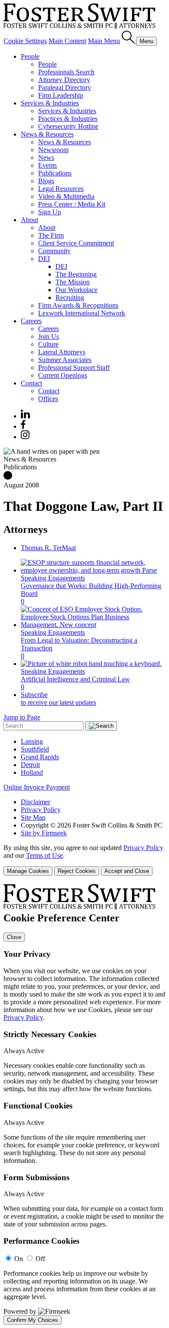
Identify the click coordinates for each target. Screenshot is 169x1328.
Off (40, 1258)
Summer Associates (64, 359)
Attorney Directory (64, 79)
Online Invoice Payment (36, 787)
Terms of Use (44, 855)
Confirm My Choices (32, 1320)
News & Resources (47, 134)
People (30, 56)
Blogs (46, 181)
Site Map (33, 817)
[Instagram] (25, 436)
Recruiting (69, 297)
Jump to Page (21, 717)
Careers (31, 321)
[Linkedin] (25, 416)
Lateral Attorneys (61, 352)
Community (54, 251)
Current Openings (62, 375)
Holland (32, 772)
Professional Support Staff (74, 367)
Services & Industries (50, 103)
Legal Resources (61, 188)
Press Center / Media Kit (71, 204)
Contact (31, 383)
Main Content (67, 41)
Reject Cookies (77, 871)
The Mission (72, 282)
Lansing (32, 741)
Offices (48, 398)
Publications (55, 173)
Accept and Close (126, 871)
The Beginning (76, 274)
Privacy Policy (41, 809)
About (29, 219)
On (18, 1258)
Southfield (35, 749)
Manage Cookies (28, 871)
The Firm (51, 235)
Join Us (48, 336)
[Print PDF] (7, 477)
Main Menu (104, 41)
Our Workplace (76, 289)
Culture (48, 344)
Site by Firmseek (44, 833)
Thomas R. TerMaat (48, 547)
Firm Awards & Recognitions (78, 305)
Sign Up (49, 212)
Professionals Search (66, 72)
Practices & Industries (68, 118)
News (46, 157)
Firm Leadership (60, 95)
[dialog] (84, 860)
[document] (84, 1104)
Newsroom (53, 149)
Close (14, 937)
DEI (44, 258)
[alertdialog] (84, 1104)
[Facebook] (23, 426)
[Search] (129, 41)
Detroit (30, 764)
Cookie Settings (25, 41)
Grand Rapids (40, 757)
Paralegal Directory (64, 87)
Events (47, 165)
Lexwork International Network (81, 313)
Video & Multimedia (66, 196)
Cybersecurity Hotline (68, 126)
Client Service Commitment (76, 243)
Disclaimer (35, 802)
